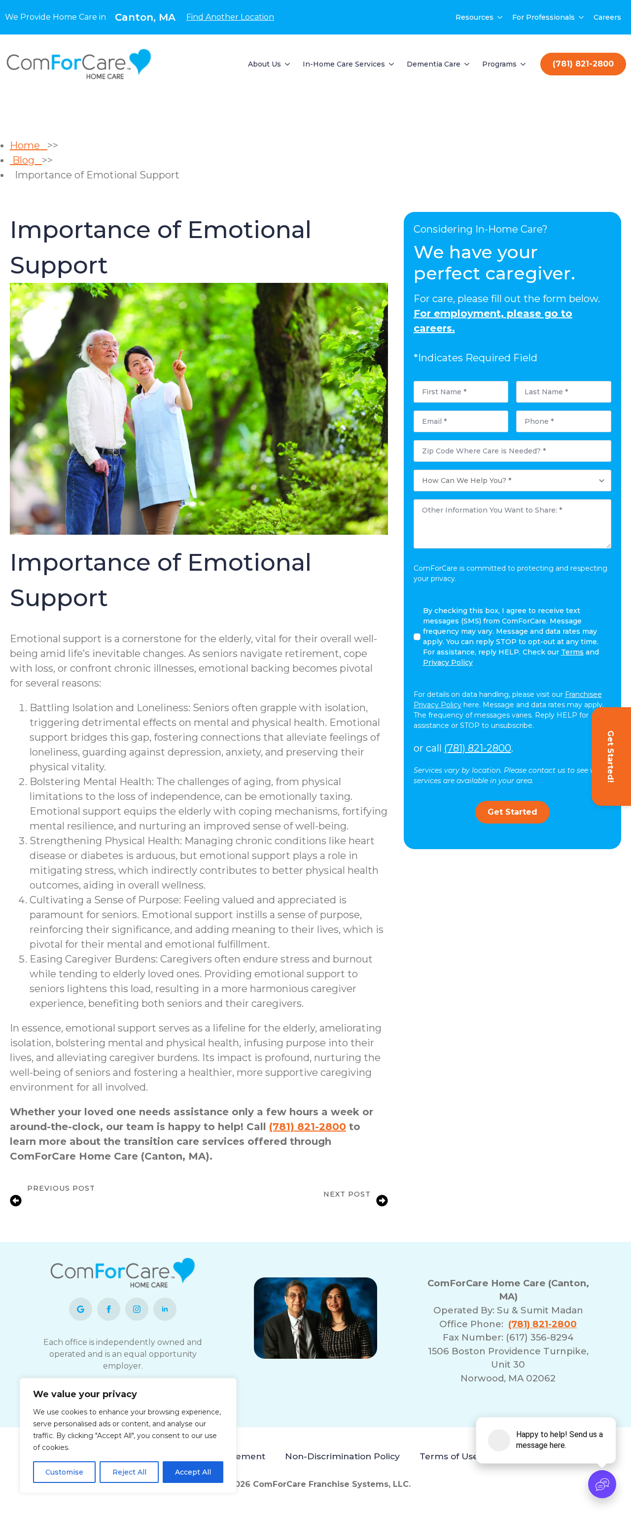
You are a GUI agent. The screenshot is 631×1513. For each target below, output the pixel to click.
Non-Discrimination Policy (342, 1456)
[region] (128, 1435)
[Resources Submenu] (500, 17)
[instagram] (136, 1309)
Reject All (129, 1472)
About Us (264, 64)
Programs (499, 64)
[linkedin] (164, 1309)
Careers (607, 17)
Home (28, 145)
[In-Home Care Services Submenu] (392, 64)
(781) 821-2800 (307, 1127)
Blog (26, 160)
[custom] (80, 1309)
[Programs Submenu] (523, 64)
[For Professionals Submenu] (582, 17)
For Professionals (543, 17)
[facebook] (108, 1309)
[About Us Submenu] (288, 64)
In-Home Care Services (344, 64)
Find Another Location (230, 17)
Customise (64, 1472)
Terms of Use (449, 1456)
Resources (474, 17)
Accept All (193, 1472)
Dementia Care (433, 64)
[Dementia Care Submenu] (467, 64)
